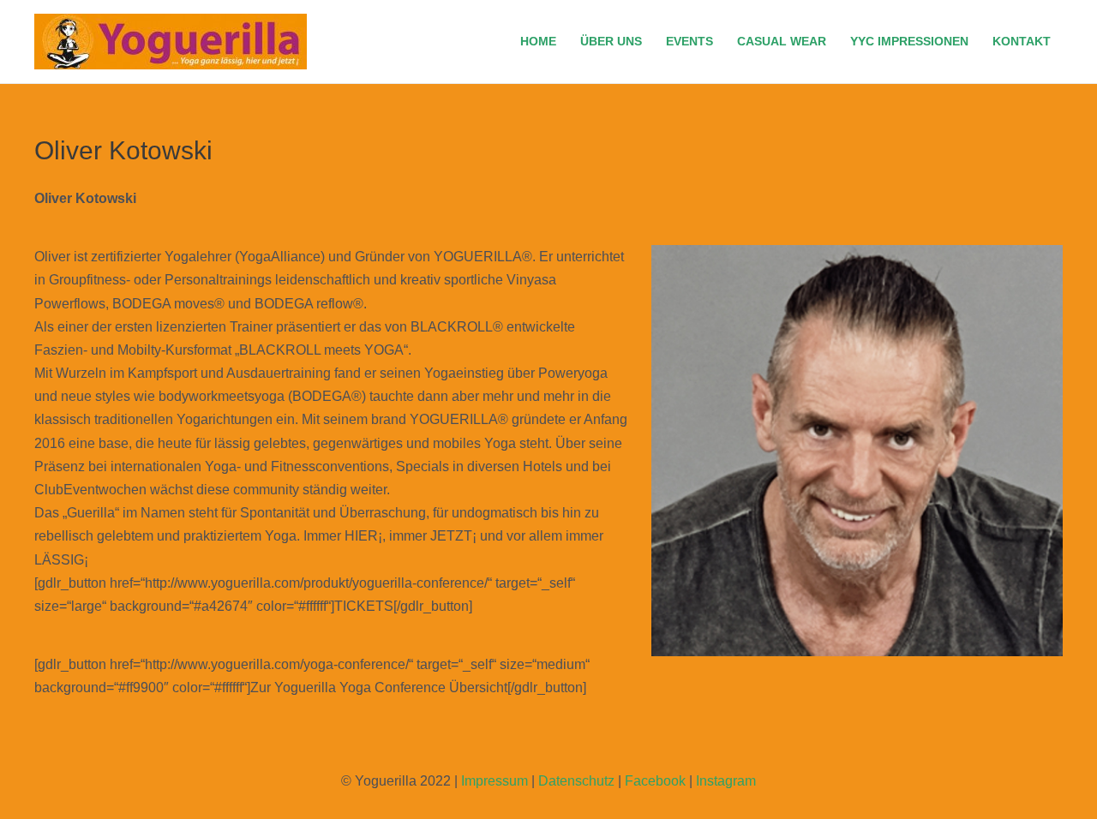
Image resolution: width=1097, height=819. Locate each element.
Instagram (726, 781)
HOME (538, 41)
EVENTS (689, 41)
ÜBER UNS (611, 41)
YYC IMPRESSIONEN (909, 41)
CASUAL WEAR (781, 41)
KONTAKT (1021, 41)
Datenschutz (576, 781)
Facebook (655, 781)
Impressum (494, 781)
